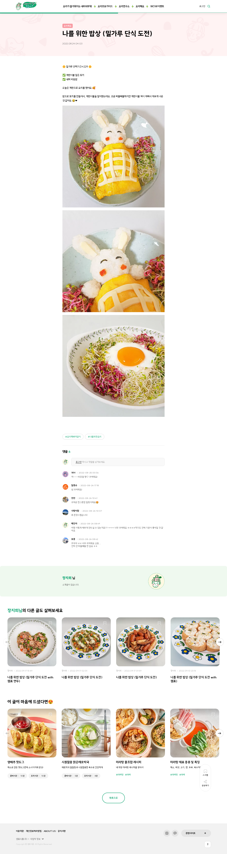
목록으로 (113, 798)
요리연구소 (124, 6)
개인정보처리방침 (33, 831)
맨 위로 (207, 844)
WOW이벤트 (157, 6)
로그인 (202, 6)
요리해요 (140, 6)
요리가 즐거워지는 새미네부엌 (77, 6)
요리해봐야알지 (74, 436)
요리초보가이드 (105, 6)
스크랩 (50, 623)
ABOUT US (50, 831)
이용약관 (20, 831)
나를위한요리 (95, 436)
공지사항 (62, 831)
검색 (209, 6)
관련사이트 (190, 833)
